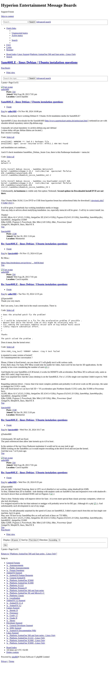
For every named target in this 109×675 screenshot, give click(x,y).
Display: (7, 540)
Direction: (43, 540)
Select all (10, 137)
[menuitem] (20, 33)
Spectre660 (6, 231)
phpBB (15, 657)
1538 (14, 234)
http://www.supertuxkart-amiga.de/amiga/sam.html (66, 121)
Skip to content (7, 16)
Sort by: (25, 540)
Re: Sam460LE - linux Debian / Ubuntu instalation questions (34, 243)
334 (13, 92)
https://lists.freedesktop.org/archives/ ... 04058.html (22, 263)
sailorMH (5, 89)
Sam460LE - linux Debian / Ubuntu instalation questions (39, 62)
